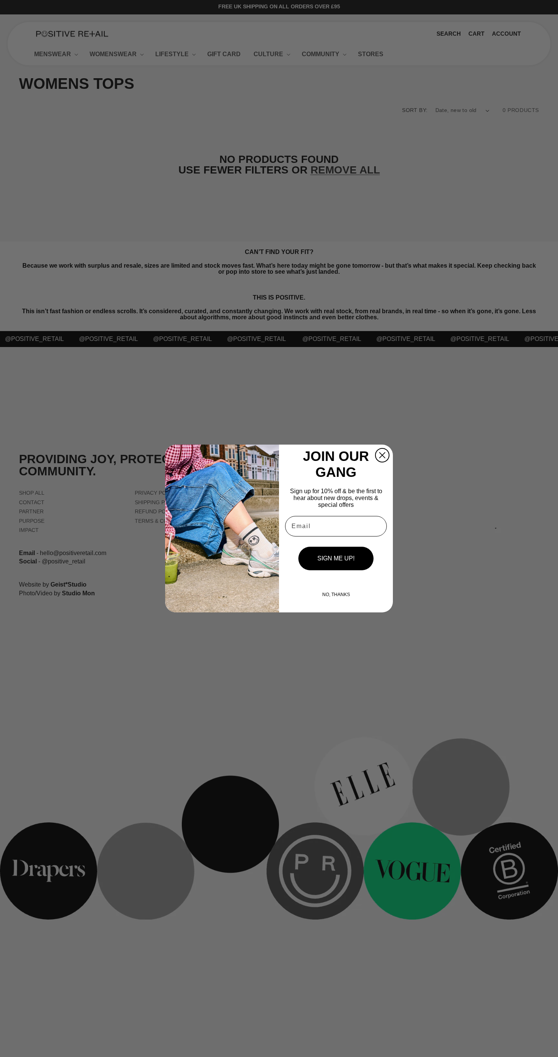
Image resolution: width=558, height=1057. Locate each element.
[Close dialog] (382, 455)
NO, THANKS (336, 594)
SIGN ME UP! (336, 558)
